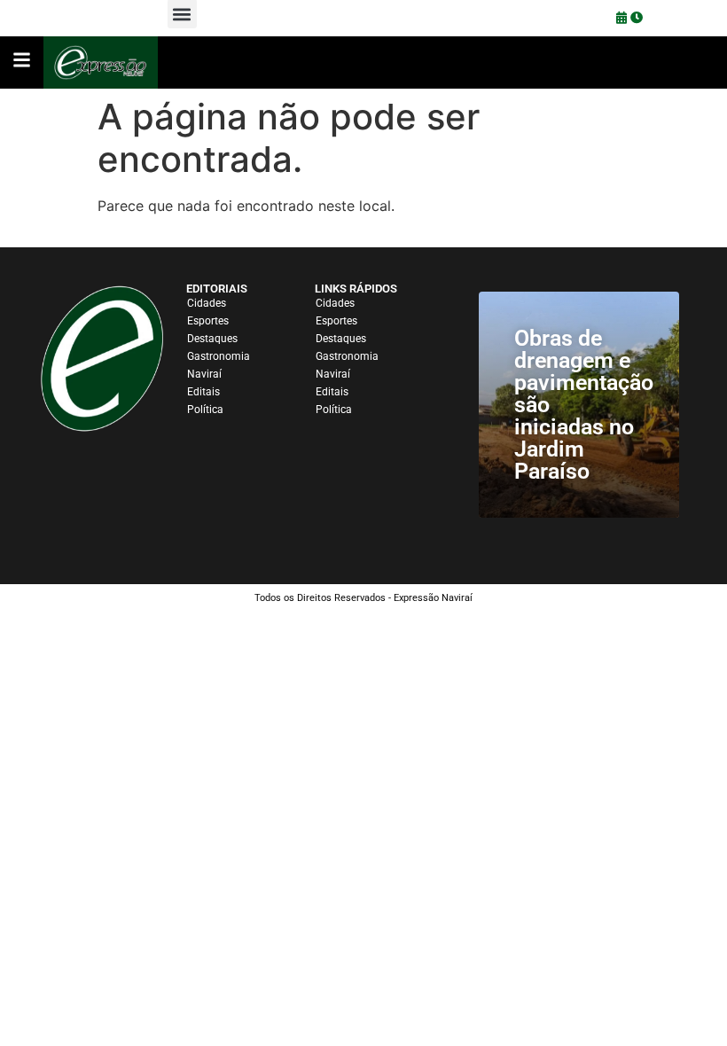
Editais (203, 392)
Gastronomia (218, 356)
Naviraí (204, 374)
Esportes (208, 321)
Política (205, 409)
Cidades (206, 303)
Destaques (212, 338)
